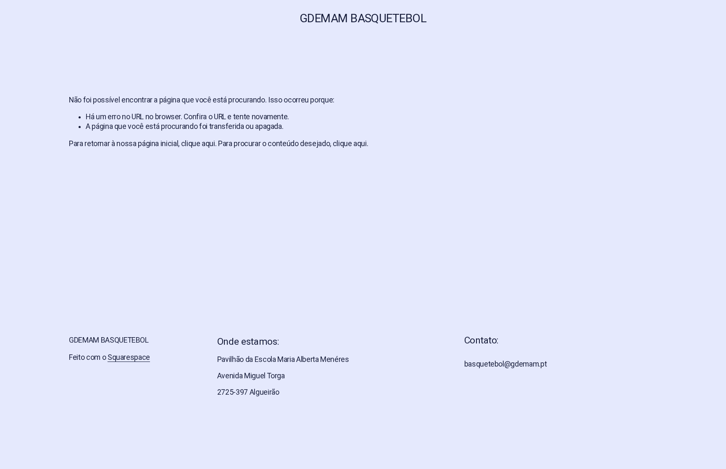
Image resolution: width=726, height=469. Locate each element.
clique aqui (198, 143)
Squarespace (129, 357)
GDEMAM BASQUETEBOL (363, 18)
